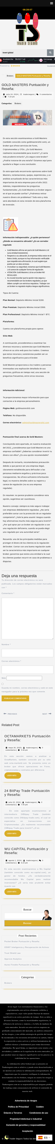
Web (4, 678)
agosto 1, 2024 (15, 860)
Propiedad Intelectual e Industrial (26, 1119)
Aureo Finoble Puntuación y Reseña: (22, 965)
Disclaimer (51, 66)
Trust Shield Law (12, 953)
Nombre (6, 644)
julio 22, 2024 (14, 802)
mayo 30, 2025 (15, 748)
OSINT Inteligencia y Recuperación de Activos (26, 947)
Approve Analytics (13, 959)
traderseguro (28, 94)
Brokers (10, 76)
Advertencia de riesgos (26, 1100)
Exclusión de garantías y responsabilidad (25, 1125)
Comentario (8, 593)
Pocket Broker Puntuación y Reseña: (22, 941)
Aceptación (27, 1131)
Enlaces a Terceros (13, 1113)
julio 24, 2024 (12, 94)
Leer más (14, 774)
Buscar (27, 909)
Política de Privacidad (18, 1107)
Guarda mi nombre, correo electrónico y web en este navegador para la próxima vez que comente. (27, 690)
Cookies (40, 1107)
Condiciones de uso (38, 1113)
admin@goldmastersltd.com (35, 423)
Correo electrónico (11, 661)
